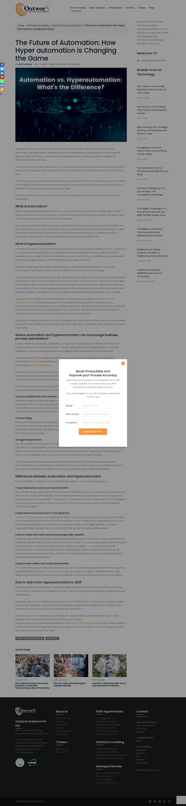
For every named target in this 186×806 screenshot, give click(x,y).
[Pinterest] (2, 77)
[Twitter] (2, 69)
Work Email (72, 414)
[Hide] (1, 94)
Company (72, 422)
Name (70, 405)
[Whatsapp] (2, 81)
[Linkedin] (2, 73)
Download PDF (93, 431)
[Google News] (2, 85)
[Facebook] (2, 65)
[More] (2, 89)
